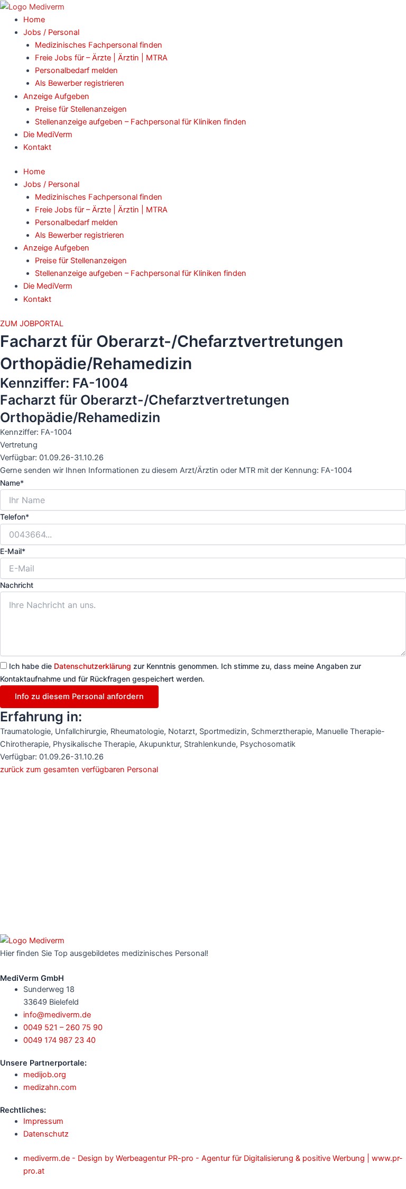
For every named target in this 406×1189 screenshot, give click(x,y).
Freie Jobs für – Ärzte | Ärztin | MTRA (101, 57)
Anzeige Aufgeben (56, 96)
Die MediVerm (47, 134)
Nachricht (16, 584)
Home (34, 19)
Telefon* (14, 516)
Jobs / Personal (51, 32)
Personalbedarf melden (76, 70)
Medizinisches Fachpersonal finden (98, 45)
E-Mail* (12, 551)
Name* (12, 482)
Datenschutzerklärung (92, 666)
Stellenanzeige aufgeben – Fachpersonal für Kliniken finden (140, 122)
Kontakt (37, 147)
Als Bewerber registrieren (79, 83)
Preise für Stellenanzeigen (81, 109)
